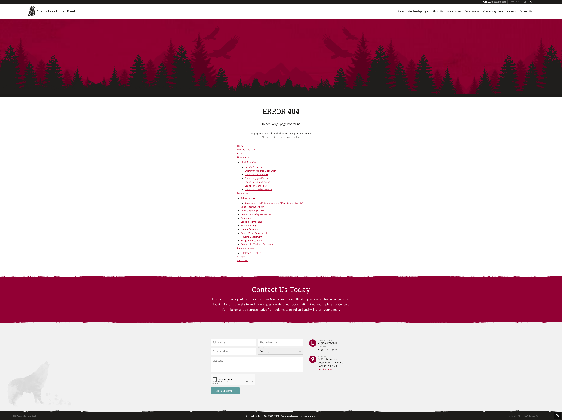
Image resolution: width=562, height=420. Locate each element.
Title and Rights (248, 225)
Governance (454, 11)
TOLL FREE (322, 346)
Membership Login (418, 11)
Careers (511, 11)
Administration (248, 198)
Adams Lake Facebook (290, 416)
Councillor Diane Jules (256, 185)
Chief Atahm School (254, 416)
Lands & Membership (252, 221)
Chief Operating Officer (252, 210)
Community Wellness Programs (257, 244)
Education (246, 218)
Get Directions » (325, 369)
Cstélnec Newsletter (251, 252)
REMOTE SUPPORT (271, 416)
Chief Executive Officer (252, 206)
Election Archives (253, 166)
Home (400, 11)
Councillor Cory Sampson (257, 181)
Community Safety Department (256, 214)
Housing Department (251, 236)
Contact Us (526, 11)
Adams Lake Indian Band (55, 11)
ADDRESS (322, 356)
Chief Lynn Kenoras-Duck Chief (260, 170)
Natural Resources (250, 229)
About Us (437, 11)
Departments (472, 11)
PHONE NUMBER (325, 340)
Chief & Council (248, 161)
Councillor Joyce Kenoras (257, 178)
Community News (493, 11)
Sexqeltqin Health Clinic (253, 240)
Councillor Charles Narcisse (258, 189)
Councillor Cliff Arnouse (256, 174)
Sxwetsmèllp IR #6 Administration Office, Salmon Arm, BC (274, 203)
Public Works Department (254, 233)
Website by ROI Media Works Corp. (522, 416)
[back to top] (557, 415)
